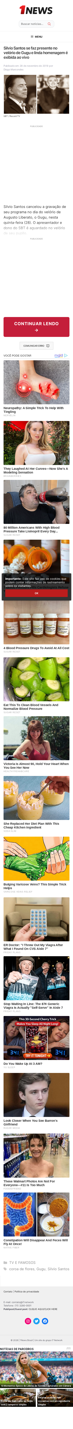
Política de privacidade (27, 1291)
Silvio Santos (58, 1269)
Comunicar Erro (33, 345)
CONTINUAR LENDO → (36, 327)
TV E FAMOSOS (22, 1262)
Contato (8, 1291)
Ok (36, 593)
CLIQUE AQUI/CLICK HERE (43, 1309)
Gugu (41, 1269)
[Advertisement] (36, 164)
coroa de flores (21, 1269)
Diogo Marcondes (14, 69)
